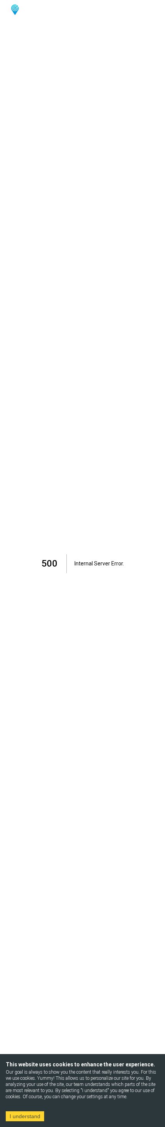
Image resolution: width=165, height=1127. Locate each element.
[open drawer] (150, 9)
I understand (25, 1116)
